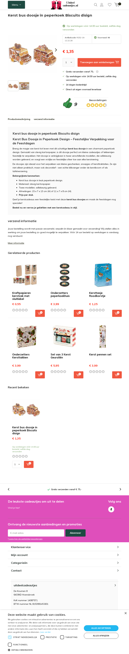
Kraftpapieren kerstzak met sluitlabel (21, 295)
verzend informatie (44, 119)
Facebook (111, 509)
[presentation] (53, 49)
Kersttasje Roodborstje (97, 294)
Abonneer (75, 532)
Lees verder (45, 632)
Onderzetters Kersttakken (21, 356)
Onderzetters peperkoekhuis (60, 294)
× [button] (125, 613)
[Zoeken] (95, 4)
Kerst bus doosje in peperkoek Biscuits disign (24, 430)
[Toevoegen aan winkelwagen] (29, 464)
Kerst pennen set (100, 354)
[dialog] (64, 632)
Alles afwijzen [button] (101, 635)
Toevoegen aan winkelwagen (40, 313)
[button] (44, 650)
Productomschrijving (19, 119)
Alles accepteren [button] (101, 628)
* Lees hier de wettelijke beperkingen (25, 539)
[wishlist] (109, 4)
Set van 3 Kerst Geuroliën (61, 356)
